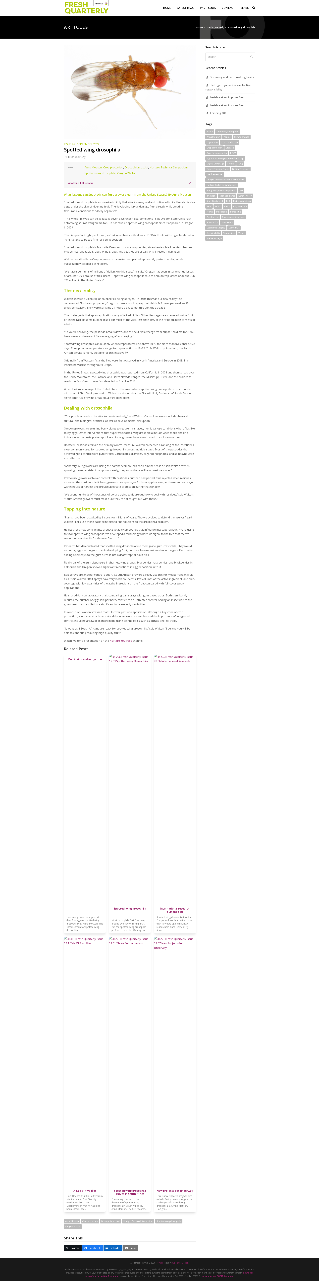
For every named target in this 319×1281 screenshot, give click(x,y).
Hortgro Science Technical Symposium (226, 179)
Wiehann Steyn (214, 238)
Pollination (221, 211)
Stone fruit (234, 227)
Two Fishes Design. (180, 1262)
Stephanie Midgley (216, 227)
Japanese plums (227, 195)
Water (241, 232)
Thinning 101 (218, 113)
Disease (230, 147)
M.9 (228, 201)
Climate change (241, 136)
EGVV (233, 152)
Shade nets (227, 222)
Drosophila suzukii (136, 167)
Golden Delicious (240, 168)
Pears (218, 206)
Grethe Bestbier (215, 174)
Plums (210, 211)
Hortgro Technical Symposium (169, 167)
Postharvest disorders (233, 216)
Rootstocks (212, 222)
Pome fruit (235, 211)
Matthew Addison (242, 201)
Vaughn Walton (126, 173)
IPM (241, 190)
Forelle (230, 163)
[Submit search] (251, 56)
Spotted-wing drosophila (100, 173)
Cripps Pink (212, 142)
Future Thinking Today (218, 168)
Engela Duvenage (215, 163)
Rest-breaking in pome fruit (227, 97)
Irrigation (211, 195)
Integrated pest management (221, 190)
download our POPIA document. (218, 1276)
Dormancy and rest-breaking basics (232, 77)
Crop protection (113, 167)
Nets (209, 206)
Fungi (240, 163)
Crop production (229, 142)
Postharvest (213, 216)
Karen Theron (245, 195)
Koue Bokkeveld (215, 201)
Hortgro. (160, 1262)
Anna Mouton (93, 167)
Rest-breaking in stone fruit (227, 105)
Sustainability (213, 232)
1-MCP (210, 131)
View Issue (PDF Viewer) (80, 182)
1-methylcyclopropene (227, 131)
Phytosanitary (240, 206)
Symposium (229, 232)
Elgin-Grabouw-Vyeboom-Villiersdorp (225, 158)
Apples (227, 136)
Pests (227, 206)
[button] (248, 8)
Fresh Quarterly (76, 156)
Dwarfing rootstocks (217, 152)
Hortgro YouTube (121, 640)
